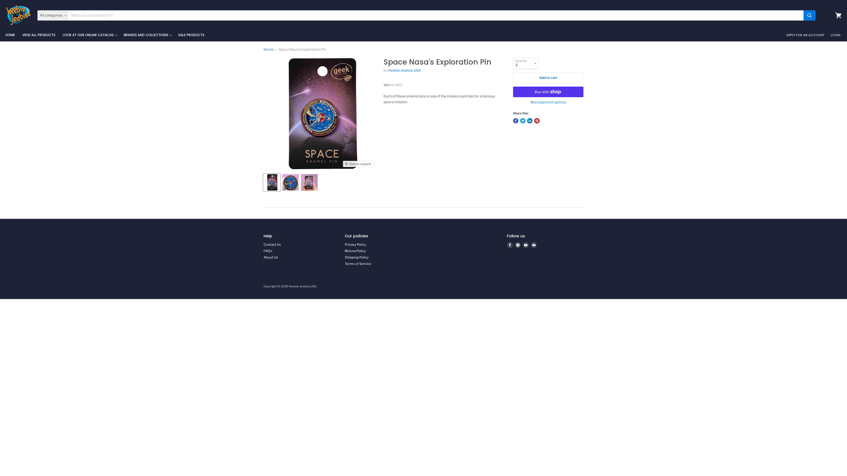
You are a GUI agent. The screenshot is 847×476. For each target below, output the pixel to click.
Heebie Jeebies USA (404, 70)
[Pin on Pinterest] (537, 120)
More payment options (548, 102)
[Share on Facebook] (515, 120)
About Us (271, 257)
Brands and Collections (146, 35)
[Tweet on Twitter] (522, 120)
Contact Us (272, 245)
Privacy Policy (355, 245)
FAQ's (268, 251)
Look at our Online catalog (89, 35)
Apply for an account (805, 35)
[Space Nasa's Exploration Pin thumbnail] (272, 182)
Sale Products (191, 35)
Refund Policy (355, 251)
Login (835, 35)
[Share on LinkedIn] (529, 120)
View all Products (38, 35)
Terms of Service (358, 264)
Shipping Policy (357, 257)
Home (10, 35)
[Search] (809, 15)
